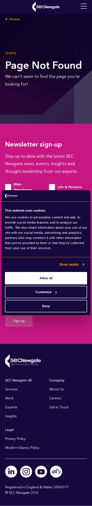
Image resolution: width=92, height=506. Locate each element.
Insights (11, 416)
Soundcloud (56, 472)
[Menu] (83, 6)
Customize (44, 292)
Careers (55, 398)
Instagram (26, 472)
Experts (11, 407)
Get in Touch (59, 407)
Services (11, 389)
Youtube (41, 472)
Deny (46, 306)
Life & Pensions (70, 187)
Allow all (46, 278)
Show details (69, 264)
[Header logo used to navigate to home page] (45, 7)
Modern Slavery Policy (22, 448)
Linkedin (11, 472)
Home (14, 19)
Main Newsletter (23, 187)
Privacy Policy (15, 439)
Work (9, 398)
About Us (56, 389)
